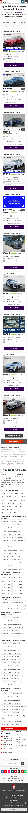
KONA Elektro (6, 2)
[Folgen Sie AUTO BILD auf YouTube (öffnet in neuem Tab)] (5, 771)
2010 (20, 581)
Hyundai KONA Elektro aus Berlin (11, 521)
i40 (20, 506)
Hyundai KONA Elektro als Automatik (12, 602)
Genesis (19, 503)
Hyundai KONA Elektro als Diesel (11, 697)
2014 (20, 584)
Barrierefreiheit (14, 793)
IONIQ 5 (9, 497)
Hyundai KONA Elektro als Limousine (12, 627)
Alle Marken (6, 1)
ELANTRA (11, 503)
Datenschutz (10, 790)
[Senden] (22, 763)
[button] (14, 27)
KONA (16, 494)
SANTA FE (4, 500)
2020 (9, 590)
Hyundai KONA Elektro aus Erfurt (11, 556)
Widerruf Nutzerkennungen (14, 798)
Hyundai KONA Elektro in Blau (10, 647)
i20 (3, 497)
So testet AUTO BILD (11, 805)
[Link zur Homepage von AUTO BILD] (1, 1)
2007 (3, 581)
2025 (14, 594)
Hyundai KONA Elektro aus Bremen (12, 547)
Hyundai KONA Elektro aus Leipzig (12, 534)
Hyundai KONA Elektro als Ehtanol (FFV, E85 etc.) (13, 717)
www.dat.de (7, 465)
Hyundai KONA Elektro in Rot (10, 672)
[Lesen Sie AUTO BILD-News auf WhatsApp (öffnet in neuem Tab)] (25, 771)
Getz (15, 506)
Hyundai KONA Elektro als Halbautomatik (14, 606)
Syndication (15, 778)
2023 (3, 594)
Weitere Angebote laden (14, 435)
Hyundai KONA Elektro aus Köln (11, 531)
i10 (22, 494)
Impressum (6, 803)
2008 (9, 581)
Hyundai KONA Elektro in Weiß (11, 685)
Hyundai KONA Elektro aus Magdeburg (13, 550)
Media (22, 778)
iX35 (3, 506)
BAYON (23, 500)
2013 (14, 584)
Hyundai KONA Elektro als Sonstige (12, 724)
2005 (14, 578)
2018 (20, 587)
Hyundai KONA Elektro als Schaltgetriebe (14, 609)
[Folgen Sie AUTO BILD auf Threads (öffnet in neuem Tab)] (19, 771)
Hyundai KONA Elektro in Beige (11, 643)
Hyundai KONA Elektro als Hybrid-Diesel (13, 709)
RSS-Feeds (9, 780)
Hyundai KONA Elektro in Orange (11, 669)
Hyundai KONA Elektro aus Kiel (11, 553)
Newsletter (14, 760)
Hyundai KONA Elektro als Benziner (12, 694)
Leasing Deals (20, 737)
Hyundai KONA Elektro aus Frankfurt (12, 537)
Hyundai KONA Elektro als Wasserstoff (13, 721)
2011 (3, 584)
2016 (9, 587)
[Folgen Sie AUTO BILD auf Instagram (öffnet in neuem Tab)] (9, 771)
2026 (20, 594)
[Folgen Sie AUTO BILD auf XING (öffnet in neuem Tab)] (12, 771)
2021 (14, 590)
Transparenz (21, 803)
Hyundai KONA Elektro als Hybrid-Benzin (14, 706)
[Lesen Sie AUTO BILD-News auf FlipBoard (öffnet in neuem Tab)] (22, 771)
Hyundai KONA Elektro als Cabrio (11, 618)
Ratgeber (18, 732)
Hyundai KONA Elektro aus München (12, 528)
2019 (3, 590)
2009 (14, 581)
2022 (20, 590)
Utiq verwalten (14, 800)
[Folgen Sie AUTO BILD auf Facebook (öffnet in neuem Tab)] (2, 771)
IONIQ (3, 503)
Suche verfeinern (14, 441)
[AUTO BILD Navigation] (26, 1)
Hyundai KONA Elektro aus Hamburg (12, 525)
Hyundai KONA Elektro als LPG (11, 713)
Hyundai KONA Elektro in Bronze (11, 653)
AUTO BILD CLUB (18, 780)
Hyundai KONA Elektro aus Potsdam (12, 566)
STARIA (23, 497)
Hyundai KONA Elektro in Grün (11, 666)
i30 (11, 494)
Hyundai (12, 1)
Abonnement (7, 778)
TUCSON (4, 494)
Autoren (20, 805)
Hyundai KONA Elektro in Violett (11, 682)
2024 (9, 594)
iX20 (3, 509)
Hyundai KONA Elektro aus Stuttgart (12, 544)
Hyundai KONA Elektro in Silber (11, 678)
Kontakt (13, 803)
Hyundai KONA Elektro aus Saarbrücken (13, 563)
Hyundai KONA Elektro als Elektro (11, 700)
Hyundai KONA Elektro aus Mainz (11, 559)
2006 (20, 578)
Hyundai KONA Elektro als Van (11, 637)
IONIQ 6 (16, 497)
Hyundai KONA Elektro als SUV (11, 630)
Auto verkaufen (20, 735)
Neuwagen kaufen (21, 739)
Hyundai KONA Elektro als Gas (11, 703)
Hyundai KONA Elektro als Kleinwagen (13, 633)
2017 (14, 587)
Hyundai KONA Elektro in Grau (11, 663)
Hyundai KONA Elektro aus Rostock (12, 569)
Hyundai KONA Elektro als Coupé (11, 621)
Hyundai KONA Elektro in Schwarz (12, 675)
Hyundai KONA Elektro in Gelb (10, 656)
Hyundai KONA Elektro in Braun (11, 650)
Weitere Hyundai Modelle (9, 513)
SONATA (9, 509)
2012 (9, 584)
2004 (9, 578)
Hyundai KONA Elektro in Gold (11, 659)
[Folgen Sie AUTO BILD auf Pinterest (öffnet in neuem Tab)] (15, 771)
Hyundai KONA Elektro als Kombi (11, 624)
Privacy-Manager (20, 790)
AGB (4, 790)
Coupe (9, 506)
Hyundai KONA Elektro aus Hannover (13, 540)
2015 (3, 587)
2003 (3, 578)
